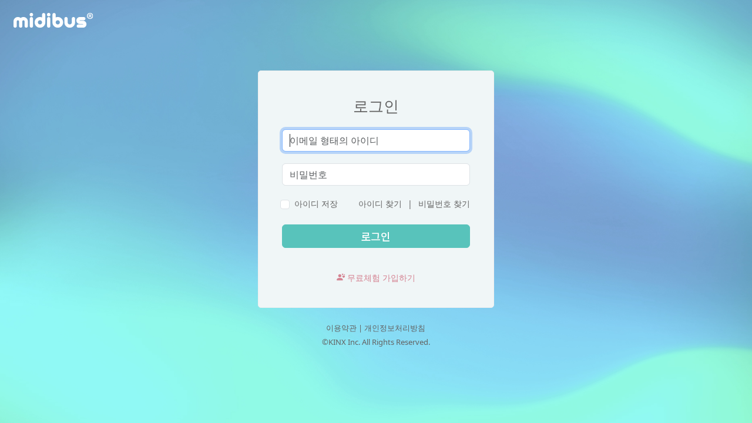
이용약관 (341, 328)
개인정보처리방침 (394, 328)
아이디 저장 (316, 203)
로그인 (376, 105)
